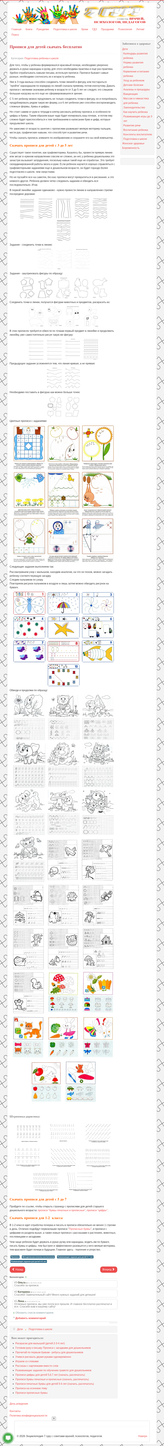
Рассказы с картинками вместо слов (36, 1365)
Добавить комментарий (30, 1318)
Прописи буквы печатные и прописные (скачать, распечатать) (52, 1379)
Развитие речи (131, 125)
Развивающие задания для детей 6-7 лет (75, 1257)
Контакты (15, 1411)
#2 (15, 1291)
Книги (29, 29)
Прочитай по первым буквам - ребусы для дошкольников (49, 1352)
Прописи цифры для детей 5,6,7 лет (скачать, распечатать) (50, 1374)
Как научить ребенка (135, 112)
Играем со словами (27, 1361)
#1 (15, 1301)
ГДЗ (94, 29)
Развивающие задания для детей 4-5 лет (28, 1261)
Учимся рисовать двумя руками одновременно (43, 1356)
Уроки (84, 29)
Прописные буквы (80, 1229)
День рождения (19, 1403)
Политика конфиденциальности (28, 1415)
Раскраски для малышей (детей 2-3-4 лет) (40, 1343)
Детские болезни (133, 85)
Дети (125, 49)
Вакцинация (130, 94)
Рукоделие (43, 29)
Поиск (15, 34)
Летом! (140, 29)
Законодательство (134, 107)
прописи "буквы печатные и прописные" (62, 1210)
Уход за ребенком (133, 80)
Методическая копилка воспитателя (38, 1257)
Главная (16, 29)
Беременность (130, 148)
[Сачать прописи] (27, 208)
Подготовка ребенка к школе (42, 58)
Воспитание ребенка (135, 130)
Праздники (107, 29)
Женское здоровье (133, 143)
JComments (113, 1323)
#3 (15, 1282)
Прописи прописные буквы (31, 1392)
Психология (125, 29)
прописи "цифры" (97, 1210)
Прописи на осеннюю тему (31, 1388)
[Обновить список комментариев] (26, 1277)
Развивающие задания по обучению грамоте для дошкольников (53, 1370)
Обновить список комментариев (34, 1312)
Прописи (15, 1257)
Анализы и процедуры (136, 89)
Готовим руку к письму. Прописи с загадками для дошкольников (53, 1347)
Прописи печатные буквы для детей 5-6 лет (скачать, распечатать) (54, 1383)
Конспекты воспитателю (137, 134)
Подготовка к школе (65, 29)
